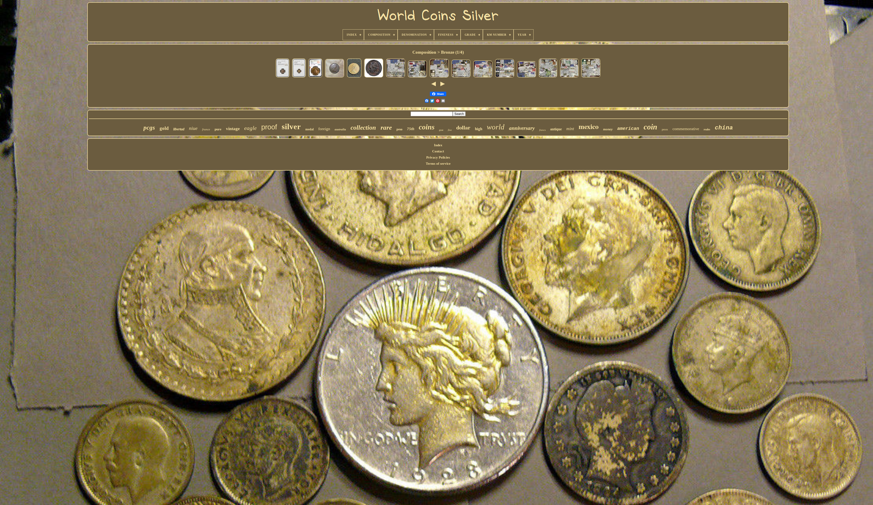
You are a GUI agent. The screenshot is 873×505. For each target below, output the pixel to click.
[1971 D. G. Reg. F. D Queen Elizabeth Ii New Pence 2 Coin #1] (354, 77)
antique (556, 129)
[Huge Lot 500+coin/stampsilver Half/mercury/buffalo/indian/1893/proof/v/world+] (439, 77)
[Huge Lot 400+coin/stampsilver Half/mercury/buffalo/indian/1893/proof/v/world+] (482, 77)
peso (399, 129)
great (441, 130)
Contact (438, 151)
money (608, 129)
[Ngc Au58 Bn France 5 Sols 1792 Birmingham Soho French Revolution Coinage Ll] (373, 77)
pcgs (149, 127)
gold (164, 128)
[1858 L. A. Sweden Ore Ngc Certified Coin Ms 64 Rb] (282, 77)
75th (410, 129)
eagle (250, 128)
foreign (324, 128)
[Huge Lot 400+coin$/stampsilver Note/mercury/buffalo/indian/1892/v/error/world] (526, 77)
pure (218, 129)
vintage (233, 128)
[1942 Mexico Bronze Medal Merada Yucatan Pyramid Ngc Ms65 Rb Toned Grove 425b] (315, 77)
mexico (589, 126)
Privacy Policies (438, 157)
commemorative (685, 128)
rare (386, 127)
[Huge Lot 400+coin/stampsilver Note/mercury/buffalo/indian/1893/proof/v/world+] (504, 77)
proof (269, 127)
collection (363, 127)
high (478, 129)
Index (438, 145)
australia (340, 129)
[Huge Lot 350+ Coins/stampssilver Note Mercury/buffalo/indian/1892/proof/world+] (569, 77)
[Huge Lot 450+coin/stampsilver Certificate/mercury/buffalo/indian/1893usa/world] (548, 77)
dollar (463, 127)
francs (542, 130)
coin (650, 127)
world (495, 127)
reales (707, 129)
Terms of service (438, 163)
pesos (665, 129)
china (724, 127)
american (628, 128)
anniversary (522, 128)
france (206, 129)
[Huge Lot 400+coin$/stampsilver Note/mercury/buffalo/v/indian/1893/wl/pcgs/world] (395, 77)
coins (426, 127)
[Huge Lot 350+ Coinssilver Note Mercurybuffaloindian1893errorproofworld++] (590, 77)
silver (291, 126)
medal (309, 129)
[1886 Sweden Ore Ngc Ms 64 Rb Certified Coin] (299, 77)
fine (450, 130)
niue (193, 128)
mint (570, 128)
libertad (178, 129)
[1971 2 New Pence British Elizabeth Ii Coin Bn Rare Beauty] (334, 77)
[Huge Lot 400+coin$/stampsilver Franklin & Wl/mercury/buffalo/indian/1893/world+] (417, 77)
